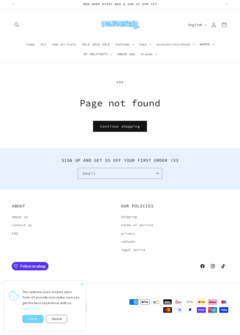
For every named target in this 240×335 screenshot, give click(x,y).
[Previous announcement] (13, 4)
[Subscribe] (157, 173)
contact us (22, 225)
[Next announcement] (226, 4)
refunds (128, 241)
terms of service (137, 225)
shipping (129, 217)
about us (20, 217)
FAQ (15, 233)
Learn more (31, 308)
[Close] (82, 284)
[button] (17, 25)
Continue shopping (120, 126)
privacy (128, 233)
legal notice (133, 250)
